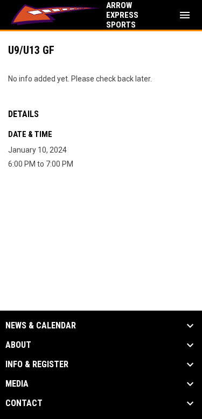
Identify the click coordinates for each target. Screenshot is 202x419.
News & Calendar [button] (40, 325)
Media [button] (17, 384)
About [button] (18, 345)
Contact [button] (24, 403)
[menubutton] (184, 15)
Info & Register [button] (36, 364)
